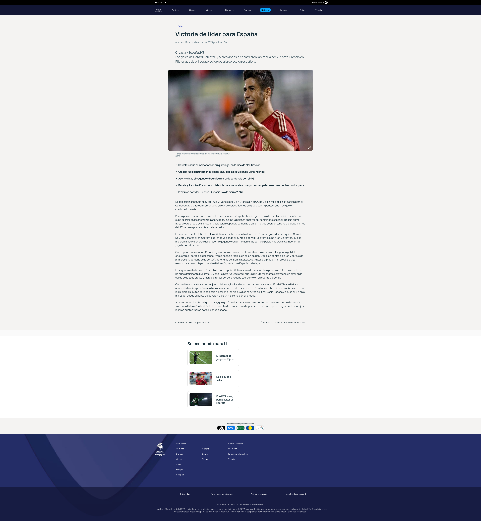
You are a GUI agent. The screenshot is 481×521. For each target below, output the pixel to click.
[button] (210, 10)
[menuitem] (177, 10)
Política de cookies (259, 494)
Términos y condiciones (222, 494)
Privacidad (185, 494)
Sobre (205, 454)
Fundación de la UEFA (238, 454)
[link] (175, 10)
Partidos (180, 448)
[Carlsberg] (240, 428)
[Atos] (231, 428)
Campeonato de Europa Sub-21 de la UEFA (158, 10)
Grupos (179, 454)
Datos (179, 464)
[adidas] (221, 428)
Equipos (179, 469)
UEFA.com (232, 448)
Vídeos (179, 459)
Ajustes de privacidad (296, 494)
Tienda (205, 459)
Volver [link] (180, 26)
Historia (205, 448)
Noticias (180, 474)
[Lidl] (250, 428)
